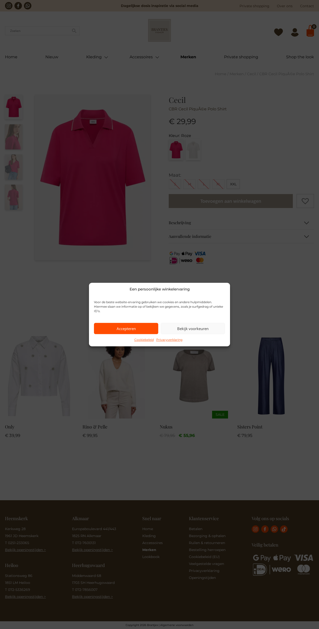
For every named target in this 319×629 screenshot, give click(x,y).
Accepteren (126, 328)
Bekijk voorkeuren (193, 328)
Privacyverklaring (169, 340)
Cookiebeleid (144, 340)
